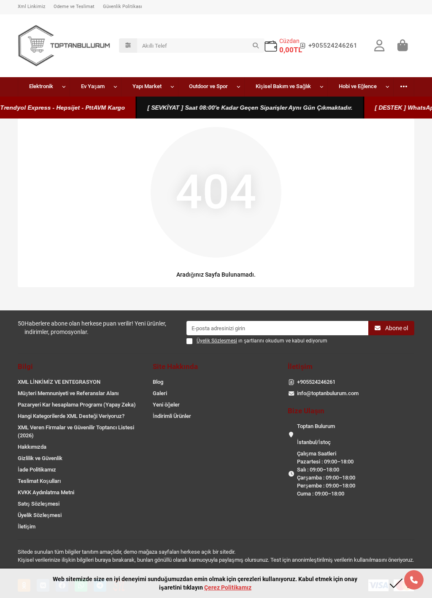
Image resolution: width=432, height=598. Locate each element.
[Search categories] (128, 45)
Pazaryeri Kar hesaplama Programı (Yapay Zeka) (77, 404)
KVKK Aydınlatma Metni (46, 492)
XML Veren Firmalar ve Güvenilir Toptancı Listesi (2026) (76, 431)
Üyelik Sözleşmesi (40, 515)
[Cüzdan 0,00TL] (271, 46)
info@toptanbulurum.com (328, 393)
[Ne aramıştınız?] (255, 45)
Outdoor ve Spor (208, 86)
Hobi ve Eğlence (358, 86)
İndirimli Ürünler (172, 416)
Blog (158, 382)
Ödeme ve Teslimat (74, 6)
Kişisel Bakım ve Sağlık (283, 86)
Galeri (160, 393)
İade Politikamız (37, 469)
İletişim (26, 526)
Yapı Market (147, 86)
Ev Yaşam (93, 86)
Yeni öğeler (166, 404)
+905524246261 (332, 45)
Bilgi (25, 366)
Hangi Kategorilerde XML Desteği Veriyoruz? (71, 416)
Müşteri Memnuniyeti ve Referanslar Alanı (68, 393)
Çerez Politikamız (227, 587)
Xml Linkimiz (31, 6)
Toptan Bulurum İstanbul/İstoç (316, 434)
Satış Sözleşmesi (38, 504)
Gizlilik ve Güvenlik (40, 458)
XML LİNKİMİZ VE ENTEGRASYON (59, 382)
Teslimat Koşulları (39, 481)
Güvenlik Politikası (122, 6)
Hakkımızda (32, 447)
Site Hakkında (175, 366)
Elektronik (41, 86)
